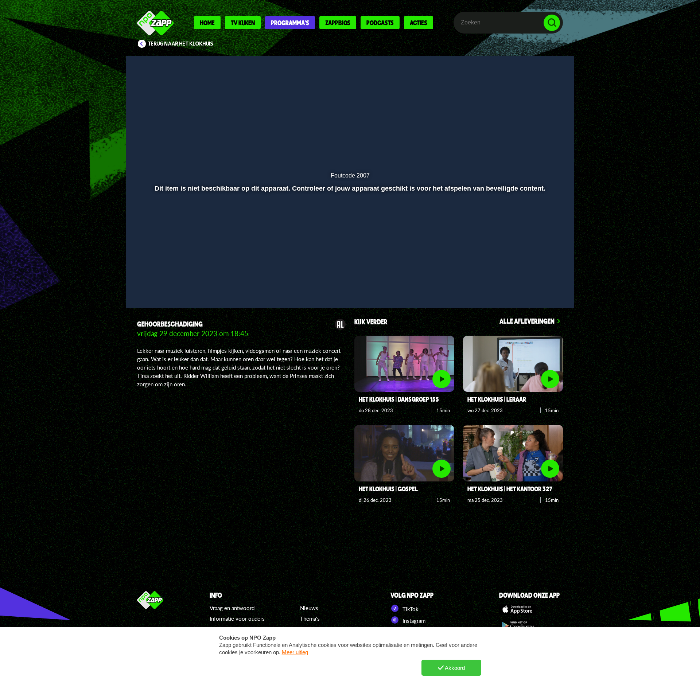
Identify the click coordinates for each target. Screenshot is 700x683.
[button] (155, 283)
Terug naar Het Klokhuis (180, 43)
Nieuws (309, 608)
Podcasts (380, 22)
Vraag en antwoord (232, 608)
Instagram (413, 620)
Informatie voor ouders (237, 618)
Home (207, 22)
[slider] (349, 268)
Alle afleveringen (527, 321)
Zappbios (337, 22)
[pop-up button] (529, 283)
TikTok (410, 609)
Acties (418, 22)
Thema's (310, 618)
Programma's (290, 22)
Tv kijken (243, 22)
